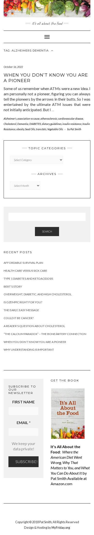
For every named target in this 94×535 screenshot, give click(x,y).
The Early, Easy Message (21, 310)
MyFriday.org (61, 527)
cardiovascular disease (70, 118)
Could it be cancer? (19, 318)
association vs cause (28, 118)
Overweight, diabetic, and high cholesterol (38, 294)
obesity (20, 129)
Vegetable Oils (55, 129)
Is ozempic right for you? (23, 302)
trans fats (41, 129)
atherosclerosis (48, 118)
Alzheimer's (10, 118)
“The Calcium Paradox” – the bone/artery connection (45, 334)
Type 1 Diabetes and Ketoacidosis (28, 278)
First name (23, 402)
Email (24, 422)
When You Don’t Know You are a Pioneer (35, 342)
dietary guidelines (51, 123)
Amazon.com (61, 483)
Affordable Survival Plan (23, 262)
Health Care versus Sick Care (25, 270)
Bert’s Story (13, 286)
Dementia (22, 123)
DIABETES (35, 123)
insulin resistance (71, 123)
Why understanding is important (29, 349)
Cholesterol (10, 123)
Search (47, 231)
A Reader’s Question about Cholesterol (34, 326)
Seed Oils (30, 129)
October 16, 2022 (13, 66)
